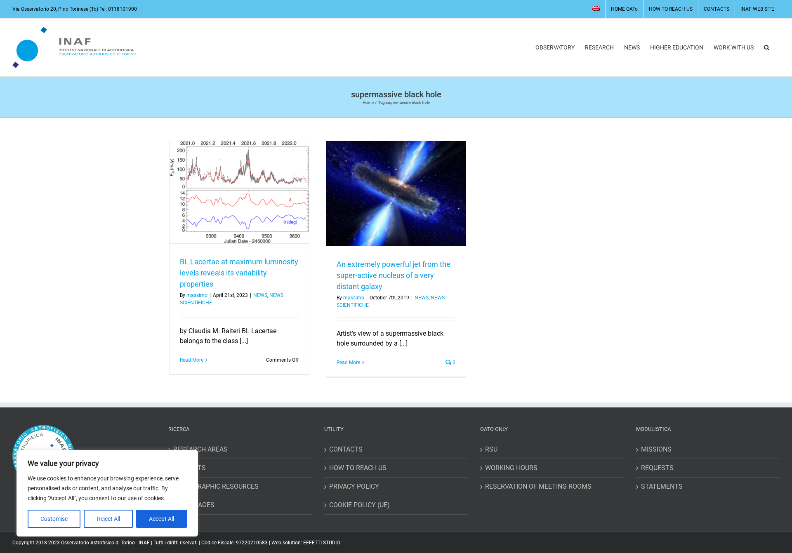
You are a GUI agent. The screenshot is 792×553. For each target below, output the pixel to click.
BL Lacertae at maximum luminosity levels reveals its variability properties (239, 272)
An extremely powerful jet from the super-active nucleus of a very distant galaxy (393, 275)
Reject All (108, 518)
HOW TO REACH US (358, 468)
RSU (491, 449)
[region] (107, 493)
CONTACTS (346, 449)
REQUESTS (657, 468)
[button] (766, 47)
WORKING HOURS (511, 468)
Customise (54, 518)
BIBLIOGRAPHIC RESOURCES (216, 486)
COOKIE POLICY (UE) (359, 505)
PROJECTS (189, 468)
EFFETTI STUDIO (321, 543)
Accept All (161, 518)
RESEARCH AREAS (200, 449)
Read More (191, 360)
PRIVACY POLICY (354, 486)
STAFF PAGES (193, 505)
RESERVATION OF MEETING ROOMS (538, 486)
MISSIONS (656, 449)
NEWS (260, 295)
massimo (196, 295)
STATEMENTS (662, 486)
